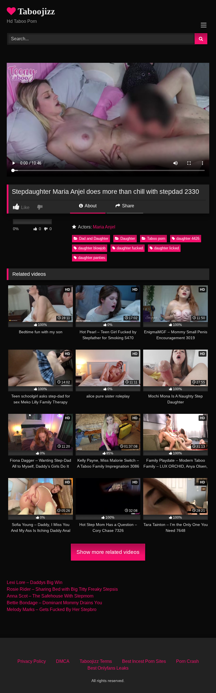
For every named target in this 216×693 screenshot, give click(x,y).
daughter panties (91, 258)
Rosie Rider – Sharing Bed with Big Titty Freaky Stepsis (62, 589)
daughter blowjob (91, 248)
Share (127, 205)
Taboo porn (156, 238)
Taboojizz (35, 11)
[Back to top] (198, 676)
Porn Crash (187, 661)
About (90, 205)
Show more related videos (108, 552)
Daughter (127, 238)
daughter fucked (130, 248)
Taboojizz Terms (96, 661)
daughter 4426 (187, 238)
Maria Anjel (104, 227)
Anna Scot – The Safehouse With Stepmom (50, 596)
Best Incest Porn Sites (144, 661)
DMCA (62, 661)
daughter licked (166, 248)
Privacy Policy (31, 661)
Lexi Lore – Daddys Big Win (34, 582)
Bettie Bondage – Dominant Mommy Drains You (54, 602)
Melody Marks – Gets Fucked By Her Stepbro (51, 609)
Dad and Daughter (93, 238)
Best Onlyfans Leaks (108, 668)
